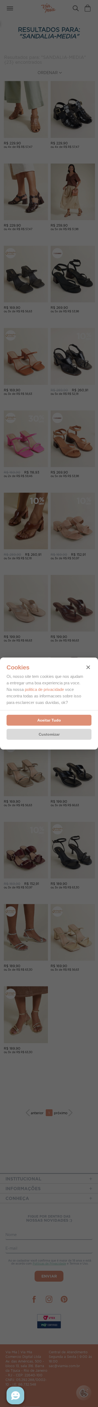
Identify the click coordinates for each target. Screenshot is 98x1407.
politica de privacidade (44, 689)
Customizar (49, 734)
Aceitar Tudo (49, 720)
